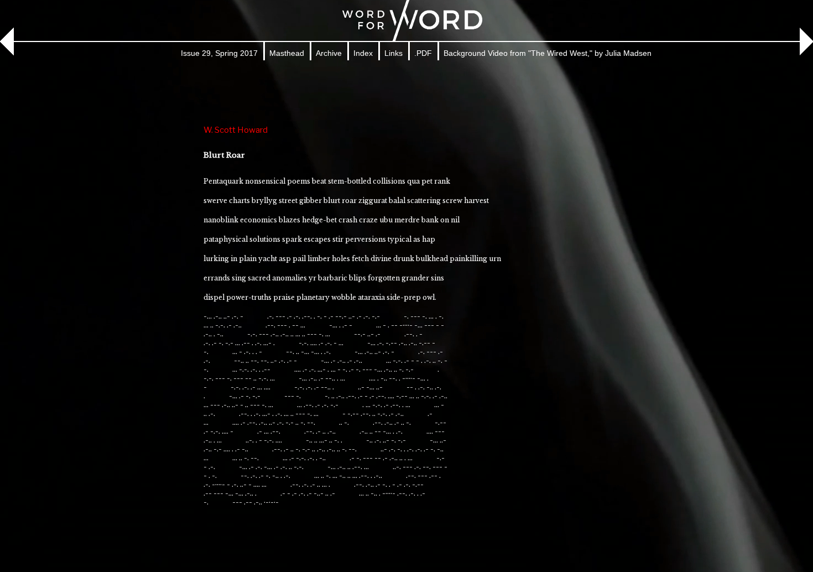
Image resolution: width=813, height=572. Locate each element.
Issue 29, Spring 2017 (219, 53)
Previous (13, 41)
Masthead (286, 53)
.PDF (423, 53)
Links (393, 53)
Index (363, 53)
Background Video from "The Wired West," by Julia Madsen (548, 53)
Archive (329, 53)
